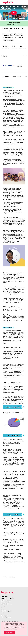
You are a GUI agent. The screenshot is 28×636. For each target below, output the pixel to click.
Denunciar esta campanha (9, 576)
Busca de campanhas (6, 605)
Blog (2, 609)
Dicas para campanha (6, 611)
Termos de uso (4, 615)
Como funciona (4, 603)
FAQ (2, 613)
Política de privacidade (6, 617)
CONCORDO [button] (9, 632)
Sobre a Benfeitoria (5, 601)
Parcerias (3, 607)
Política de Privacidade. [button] (12, 629)
